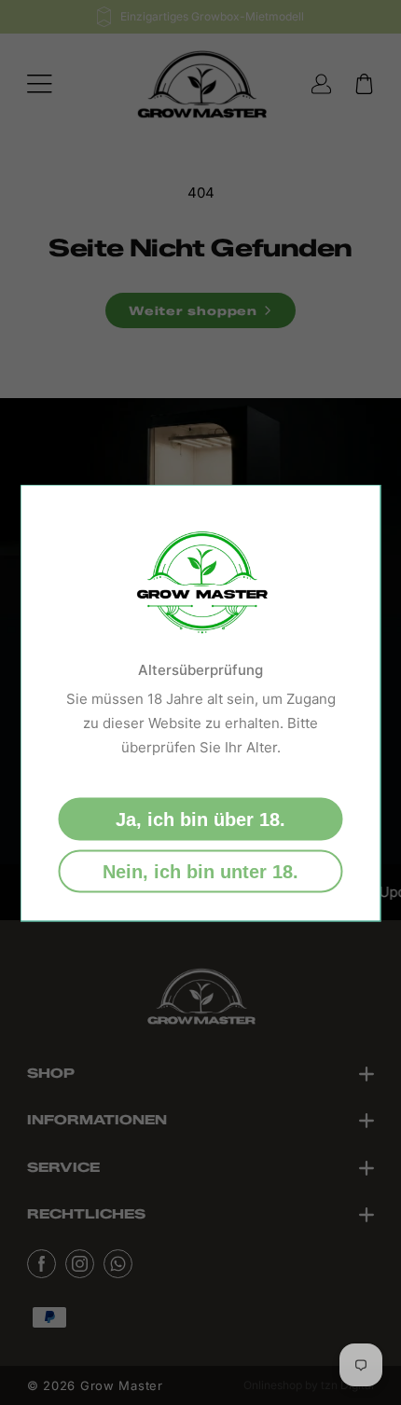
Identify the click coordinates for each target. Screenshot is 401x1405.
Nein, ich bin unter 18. (200, 871)
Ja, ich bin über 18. (200, 818)
